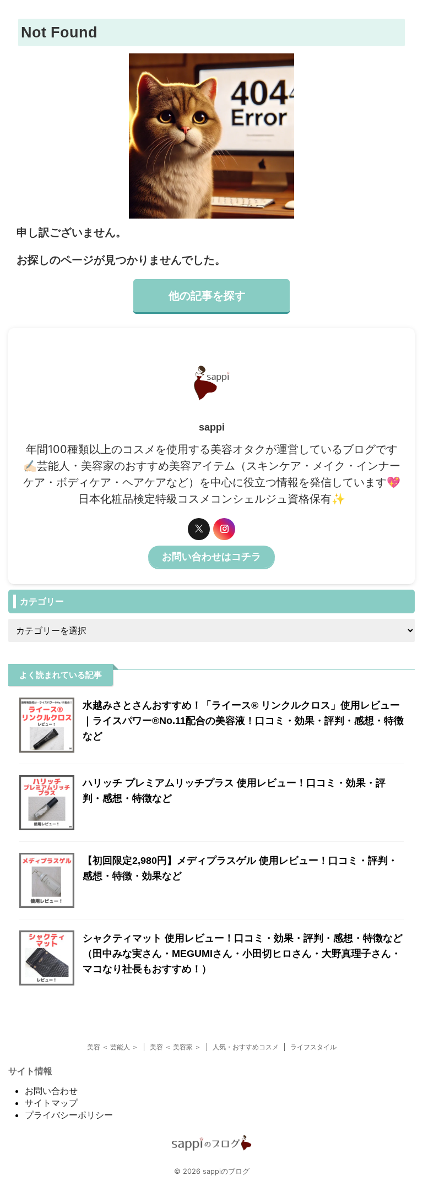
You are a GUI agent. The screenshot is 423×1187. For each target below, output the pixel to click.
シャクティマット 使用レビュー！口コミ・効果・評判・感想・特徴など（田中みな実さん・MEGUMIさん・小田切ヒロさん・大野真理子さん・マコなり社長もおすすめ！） (243, 953)
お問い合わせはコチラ (211, 556)
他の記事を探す (207, 296)
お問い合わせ (51, 1090)
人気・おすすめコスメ (246, 1047)
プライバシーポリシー (69, 1114)
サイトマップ (51, 1102)
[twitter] (199, 529)
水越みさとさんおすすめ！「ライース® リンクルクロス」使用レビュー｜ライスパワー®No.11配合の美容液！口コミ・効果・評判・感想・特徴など (243, 721)
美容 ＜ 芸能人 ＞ (112, 1047)
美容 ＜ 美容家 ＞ (175, 1047)
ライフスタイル (313, 1047)
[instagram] (224, 529)
